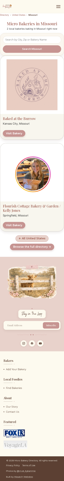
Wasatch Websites (23, 477)
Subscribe (51, 325)
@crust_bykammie (26, 471)
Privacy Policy (13, 465)
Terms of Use (28, 465)
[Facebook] (32, 343)
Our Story (12, 406)
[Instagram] (24, 343)
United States (18, 15)
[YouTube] (40, 343)
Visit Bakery (14, 133)
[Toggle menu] (58, 6)
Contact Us (12, 411)
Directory (4, 15)
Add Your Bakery (16, 369)
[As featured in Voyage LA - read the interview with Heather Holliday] (15, 444)
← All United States (32, 238)
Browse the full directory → (32, 246)
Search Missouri (32, 49)
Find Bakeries (14, 388)
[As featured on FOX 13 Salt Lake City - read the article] (14, 433)
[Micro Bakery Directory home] (7, 6)
